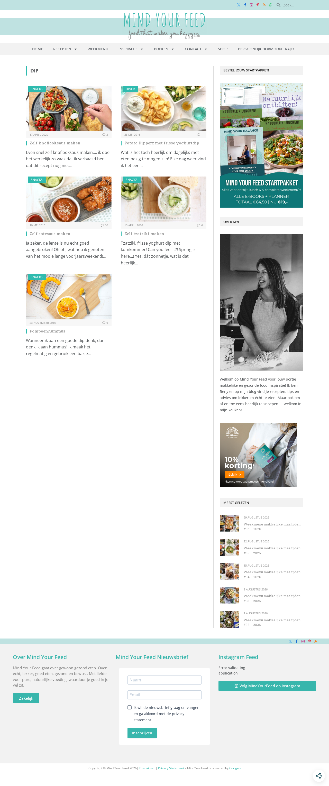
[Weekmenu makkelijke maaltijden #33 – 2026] (229, 595)
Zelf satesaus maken (50, 233)
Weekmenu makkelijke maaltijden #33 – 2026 (272, 598)
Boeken (161, 49)
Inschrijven (142, 732)
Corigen (235, 768)
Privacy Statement (171, 768)
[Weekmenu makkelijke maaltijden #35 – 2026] (229, 547)
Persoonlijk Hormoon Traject (267, 49)
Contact (193, 49)
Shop (223, 49)
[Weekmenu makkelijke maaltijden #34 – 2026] (229, 571)
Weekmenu (98, 49)
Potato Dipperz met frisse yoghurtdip (161, 142)
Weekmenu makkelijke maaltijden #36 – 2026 (272, 526)
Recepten (62, 49)
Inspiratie (128, 49)
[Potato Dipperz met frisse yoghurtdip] (163, 108)
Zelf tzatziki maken (144, 233)
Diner (130, 89)
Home (37, 49)
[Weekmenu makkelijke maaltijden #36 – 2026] (229, 523)
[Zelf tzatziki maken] (163, 199)
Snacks (37, 89)
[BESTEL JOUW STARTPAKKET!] (261, 145)
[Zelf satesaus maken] (69, 199)
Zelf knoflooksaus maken (55, 142)
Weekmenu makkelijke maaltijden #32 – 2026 (272, 622)
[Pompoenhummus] (69, 296)
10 (106, 225)
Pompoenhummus (47, 331)
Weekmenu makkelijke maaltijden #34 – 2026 (272, 574)
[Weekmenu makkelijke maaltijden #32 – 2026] (229, 619)
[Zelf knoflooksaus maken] (69, 108)
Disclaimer (147, 768)
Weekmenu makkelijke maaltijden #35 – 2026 (272, 550)
